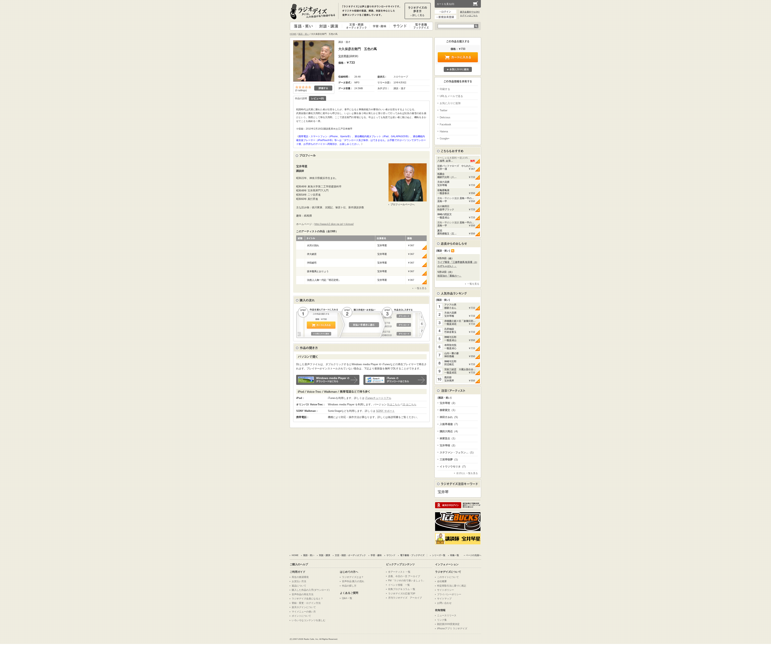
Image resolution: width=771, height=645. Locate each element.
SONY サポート (385, 410)
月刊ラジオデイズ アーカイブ (405, 597)
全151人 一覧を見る (467, 473)
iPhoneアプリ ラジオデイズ (452, 628)
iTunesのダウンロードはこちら (395, 380)
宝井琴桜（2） (448, 445)
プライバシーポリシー (449, 594)
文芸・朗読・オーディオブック (357, 26)
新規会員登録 (445, 17)
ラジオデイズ (313, 11)
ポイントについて (301, 615)
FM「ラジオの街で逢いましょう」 (406, 580)
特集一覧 (454, 555)
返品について (299, 585)
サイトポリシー (445, 590)
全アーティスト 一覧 (399, 571)
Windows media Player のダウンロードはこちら (327, 380)
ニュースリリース (446, 615)
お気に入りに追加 (458, 69)
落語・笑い (303, 26)
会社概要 (442, 581)
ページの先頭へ (473, 555)
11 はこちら (409, 404)
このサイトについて (448, 577)
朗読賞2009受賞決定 (448, 624)
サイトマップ (444, 598)
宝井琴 (443, 492)
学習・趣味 (380, 26)
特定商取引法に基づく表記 (451, 585)
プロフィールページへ (403, 204)
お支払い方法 (299, 581)
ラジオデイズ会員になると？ (307, 598)
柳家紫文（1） (448, 410)
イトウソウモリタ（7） (453, 466)
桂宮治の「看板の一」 (450, 275)
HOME (293, 34)
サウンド (399, 26)
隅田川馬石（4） (449, 431)
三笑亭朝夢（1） (449, 459)
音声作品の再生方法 (302, 594)
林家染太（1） (448, 438)
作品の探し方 (349, 585)
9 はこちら (393, 404)
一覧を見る (421, 288)
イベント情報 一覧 (399, 585)
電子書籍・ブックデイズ (421, 26)
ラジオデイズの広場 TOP (401, 593)
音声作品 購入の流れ (353, 581)
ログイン (445, 12)
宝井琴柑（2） (448, 403)
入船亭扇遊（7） (449, 424)
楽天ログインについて (304, 607)
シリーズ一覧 (438, 555)
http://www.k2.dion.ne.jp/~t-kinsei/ (334, 224)
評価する (323, 88)
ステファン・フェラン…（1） (457, 452)
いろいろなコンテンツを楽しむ (308, 620)
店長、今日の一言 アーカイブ (404, 576)
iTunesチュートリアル (378, 398)
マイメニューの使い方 (304, 611)
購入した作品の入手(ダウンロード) (310, 590)
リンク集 (442, 619)
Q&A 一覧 (347, 598)
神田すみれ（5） (449, 417)
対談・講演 (329, 26)
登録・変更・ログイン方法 (306, 603)
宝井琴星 (343, 56)
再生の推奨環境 (300, 577)
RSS (453, 250)
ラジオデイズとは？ (353, 577)
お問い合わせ (444, 603)
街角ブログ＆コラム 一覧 (401, 589)
